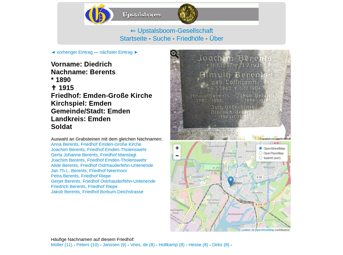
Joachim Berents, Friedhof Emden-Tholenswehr (99, 149)
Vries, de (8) (142, 244)
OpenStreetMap (264, 230)
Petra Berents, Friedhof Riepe (81, 175)
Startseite (133, 38)
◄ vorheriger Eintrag (72, 52)
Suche (162, 38)
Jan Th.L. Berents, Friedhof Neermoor (89, 170)
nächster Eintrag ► (119, 52)
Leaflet (246, 230)
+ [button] (177, 148)
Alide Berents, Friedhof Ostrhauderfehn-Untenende (102, 165)
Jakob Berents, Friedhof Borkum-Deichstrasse (97, 191)
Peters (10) (87, 244)
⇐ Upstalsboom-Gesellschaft (171, 30)
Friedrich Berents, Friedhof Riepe (84, 186)
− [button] (177, 156)
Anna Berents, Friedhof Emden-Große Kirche (96, 144)
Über (216, 38)
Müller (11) (61, 244)
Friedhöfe (190, 38)
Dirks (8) (220, 244)
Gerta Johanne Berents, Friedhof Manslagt (93, 154)
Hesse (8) (198, 244)
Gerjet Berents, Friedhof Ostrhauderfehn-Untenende (103, 181)
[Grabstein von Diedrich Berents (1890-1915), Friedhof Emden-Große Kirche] (230, 138)
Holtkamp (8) (172, 244)
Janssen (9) (114, 244)
